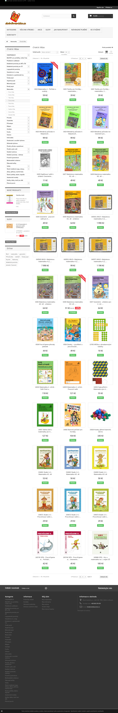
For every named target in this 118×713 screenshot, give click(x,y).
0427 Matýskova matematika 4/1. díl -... (73, 175)
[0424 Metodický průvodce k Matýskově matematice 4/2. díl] (72, 117)
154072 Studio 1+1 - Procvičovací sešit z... (73, 516)
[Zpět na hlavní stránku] (7, 42)
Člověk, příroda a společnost (15, 146)
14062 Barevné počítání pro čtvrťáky (72, 431)
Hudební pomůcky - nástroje (15, 154)
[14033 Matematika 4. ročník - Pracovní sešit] (72, 372)
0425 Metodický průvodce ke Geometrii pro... (100, 133)
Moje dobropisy (46, 602)
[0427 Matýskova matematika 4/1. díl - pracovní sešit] (72, 159)
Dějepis (9, 126)
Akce (40, 30)
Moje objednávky (47, 599)
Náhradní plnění (79, 30)
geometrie (22, 254)
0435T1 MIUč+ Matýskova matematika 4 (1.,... (100, 260)
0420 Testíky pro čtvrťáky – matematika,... (72, 90)
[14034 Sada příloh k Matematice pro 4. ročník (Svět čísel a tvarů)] (100, 372)
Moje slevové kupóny (48, 609)
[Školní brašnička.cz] (22, 18)
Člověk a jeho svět (12, 149)
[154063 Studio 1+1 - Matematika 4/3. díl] (100, 457)
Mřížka (106, 53)
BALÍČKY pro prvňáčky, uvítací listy (17, 58)
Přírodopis (10, 123)
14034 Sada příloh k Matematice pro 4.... (100, 388)
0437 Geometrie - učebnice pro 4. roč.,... (100, 303)
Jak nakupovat (61, 30)
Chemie (9, 135)
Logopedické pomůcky (13, 69)
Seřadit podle (36, 52)
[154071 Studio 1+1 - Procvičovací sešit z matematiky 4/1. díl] (45, 500)
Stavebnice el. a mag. (13, 72)
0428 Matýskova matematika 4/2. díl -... (100, 175)
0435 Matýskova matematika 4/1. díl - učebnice (73, 218)
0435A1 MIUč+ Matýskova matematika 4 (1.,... (100, 218)
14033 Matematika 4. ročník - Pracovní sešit (73, 388)
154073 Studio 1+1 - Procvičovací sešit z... (100, 516)
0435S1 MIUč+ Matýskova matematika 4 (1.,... (73, 260)
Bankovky (15, 259)
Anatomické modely (12, 177)
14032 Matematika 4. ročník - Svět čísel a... (45, 388)
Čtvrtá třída (11, 100)
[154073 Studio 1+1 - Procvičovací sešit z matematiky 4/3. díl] (100, 500)
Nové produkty (14, 190)
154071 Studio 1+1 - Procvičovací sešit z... (45, 516)
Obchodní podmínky (29, 604)
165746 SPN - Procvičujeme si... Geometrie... (73, 558)
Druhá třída (11, 95)
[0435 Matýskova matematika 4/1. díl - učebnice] (72, 202)
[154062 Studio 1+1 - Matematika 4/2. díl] (72, 457)
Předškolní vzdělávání (13, 60)
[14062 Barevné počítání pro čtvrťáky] (72, 415)
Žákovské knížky (11, 163)
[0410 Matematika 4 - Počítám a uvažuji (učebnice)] (45, 74)
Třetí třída (11, 97)
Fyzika (9, 132)
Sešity (8, 166)
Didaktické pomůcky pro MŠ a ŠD (16, 63)
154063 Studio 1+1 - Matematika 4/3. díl (100, 473)
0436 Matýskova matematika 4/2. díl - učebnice (45, 303)
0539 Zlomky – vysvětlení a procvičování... (72, 345)
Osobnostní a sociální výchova (15, 140)
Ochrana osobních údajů (31, 606)
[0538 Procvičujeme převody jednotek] (45, 329)
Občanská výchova (12, 143)
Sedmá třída (11, 109)
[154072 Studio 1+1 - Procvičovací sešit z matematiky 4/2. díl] (72, 500)
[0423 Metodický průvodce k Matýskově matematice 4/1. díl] (45, 117)
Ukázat (62, 52)
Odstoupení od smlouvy (83, 610)
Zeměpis (9, 129)
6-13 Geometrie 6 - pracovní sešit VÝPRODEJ (21, 225)
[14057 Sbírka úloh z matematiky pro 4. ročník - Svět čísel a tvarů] (45, 415)
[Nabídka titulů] (9, 199)
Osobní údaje (46, 606)
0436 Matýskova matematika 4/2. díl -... (73, 303)
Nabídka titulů (20, 195)
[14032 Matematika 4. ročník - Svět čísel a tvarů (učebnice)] (45, 372)
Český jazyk (10, 78)
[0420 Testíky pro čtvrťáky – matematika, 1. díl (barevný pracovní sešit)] (72, 74)
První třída (11, 92)
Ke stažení (95, 30)
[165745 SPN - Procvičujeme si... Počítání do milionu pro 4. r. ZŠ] (45, 542)
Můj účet (45, 596)
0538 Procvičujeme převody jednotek (45, 345)
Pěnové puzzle (11, 183)
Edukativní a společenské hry (15, 75)
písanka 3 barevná (11, 265)
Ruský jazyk (10, 86)
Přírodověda (9, 257)
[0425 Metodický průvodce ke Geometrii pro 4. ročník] (100, 117)
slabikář (17, 257)
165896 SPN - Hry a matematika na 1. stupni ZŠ (100, 558)
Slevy (48, 30)
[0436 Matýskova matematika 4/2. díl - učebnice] (45, 287)
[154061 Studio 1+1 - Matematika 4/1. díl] (45, 457)
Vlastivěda (10, 120)
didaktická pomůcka (11, 262)
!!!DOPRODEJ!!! (11, 55)
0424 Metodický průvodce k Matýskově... (72, 133)
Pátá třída (11, 103)
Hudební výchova (12, 152)
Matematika (10, 89)
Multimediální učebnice (13, 160)
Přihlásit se (109, 7)
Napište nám (100, 7)
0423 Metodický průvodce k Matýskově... (45, 133)
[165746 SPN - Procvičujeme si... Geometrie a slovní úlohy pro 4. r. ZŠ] (72, 542)
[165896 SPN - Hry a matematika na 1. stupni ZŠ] (100, 542)
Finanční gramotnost (13, 157)
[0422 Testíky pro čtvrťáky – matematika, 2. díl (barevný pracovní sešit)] (100, 74)
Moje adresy (45, 604)
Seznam (111, 53)
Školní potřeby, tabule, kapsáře (16, 174)
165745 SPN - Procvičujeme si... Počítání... (45, 558)
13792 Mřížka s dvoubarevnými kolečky (100, 345)
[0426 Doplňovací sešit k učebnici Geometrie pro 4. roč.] (45, 159)
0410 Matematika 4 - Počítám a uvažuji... (45, 90)
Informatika (10, 137)
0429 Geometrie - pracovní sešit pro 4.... (45, 218)
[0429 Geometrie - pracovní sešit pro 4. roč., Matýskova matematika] (45, 202)
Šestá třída (11, 106)
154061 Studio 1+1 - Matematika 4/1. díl (45, 473)
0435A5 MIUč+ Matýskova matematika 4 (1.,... (45, 260)
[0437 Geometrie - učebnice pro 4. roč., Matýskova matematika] (100, 287)
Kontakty (11, 35)
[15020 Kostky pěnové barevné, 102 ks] (100, 415)
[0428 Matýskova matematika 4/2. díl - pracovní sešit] (100, 159)
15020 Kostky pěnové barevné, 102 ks (100, 431)
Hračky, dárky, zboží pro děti (15, 180)
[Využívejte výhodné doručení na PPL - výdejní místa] (59, 3)
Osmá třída (11, 112)
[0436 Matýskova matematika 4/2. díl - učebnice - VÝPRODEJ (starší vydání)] (72, 287)
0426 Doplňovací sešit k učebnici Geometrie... (45, 175)
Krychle (8, 259)
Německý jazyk (11, 83)
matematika (14, 254)
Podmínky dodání (29, 599)
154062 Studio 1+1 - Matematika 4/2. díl (73, 473)
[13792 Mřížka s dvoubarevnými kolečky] (100, 329)
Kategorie (11, 30)
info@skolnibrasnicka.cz (93, 607)
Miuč (7, 254)
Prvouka (9, 117)
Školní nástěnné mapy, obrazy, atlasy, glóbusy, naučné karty (15, 170)
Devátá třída (11, 115)
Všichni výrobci (27, 30)
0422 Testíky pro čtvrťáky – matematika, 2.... (100, 90)
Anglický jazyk (11, 80)
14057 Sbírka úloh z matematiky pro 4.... (45, 431)
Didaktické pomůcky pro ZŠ (15, 66)
